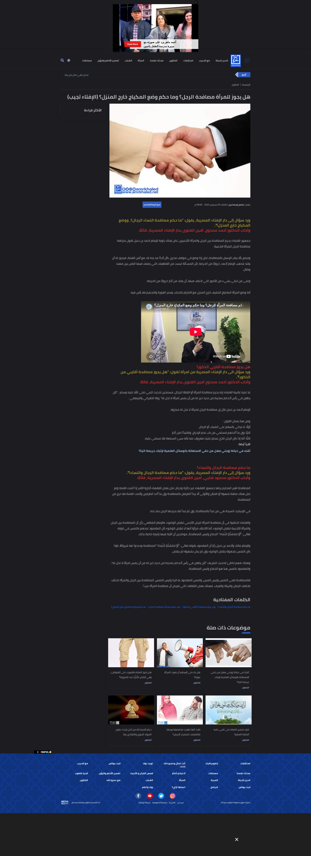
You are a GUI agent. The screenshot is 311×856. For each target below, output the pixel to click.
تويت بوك (148, 763)
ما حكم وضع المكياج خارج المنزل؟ (128, 607)
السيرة (214, 780)
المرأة (141, 60)
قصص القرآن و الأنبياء (141, 773)
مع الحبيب (204, 60)
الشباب (128, 60)
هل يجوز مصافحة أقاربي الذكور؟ (199, 607)
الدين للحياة (222, 60)
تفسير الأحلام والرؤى (108, 60)
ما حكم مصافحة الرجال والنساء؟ (233, 607)
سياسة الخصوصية (159, 803)
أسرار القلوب (81, 773)
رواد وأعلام (147, 787)
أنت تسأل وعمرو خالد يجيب (174, 765)
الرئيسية (246, 84)
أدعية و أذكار (178, 773)
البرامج (214, 787)
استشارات (188, 60)
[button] (196, 2)
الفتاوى (173, 60)
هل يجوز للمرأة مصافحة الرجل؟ (164, 607)
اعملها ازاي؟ (178, 787)
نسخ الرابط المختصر (152, 205)
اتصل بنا (172, 803)
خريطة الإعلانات (144, 803)
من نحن (180, 803)
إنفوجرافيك (212, 763)
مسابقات (87, 60)
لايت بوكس (114, 763)
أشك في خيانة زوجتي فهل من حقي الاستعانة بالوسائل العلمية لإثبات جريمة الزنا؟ (194, 451)
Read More (132, 44)
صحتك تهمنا (157, 60)
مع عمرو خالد (113, 780)
